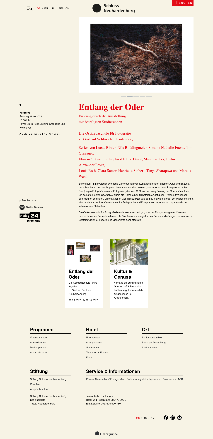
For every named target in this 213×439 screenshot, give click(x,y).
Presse (90, 379)
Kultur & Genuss (123, 274)
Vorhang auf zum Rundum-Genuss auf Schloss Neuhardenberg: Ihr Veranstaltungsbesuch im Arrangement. (129, 290)
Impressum (155, 379)
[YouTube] (179, 417)
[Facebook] (166, 417)
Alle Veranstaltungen (40, 133)
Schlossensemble (152, 337)
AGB (180, 379)
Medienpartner (38, 347)
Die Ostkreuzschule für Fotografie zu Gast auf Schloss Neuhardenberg (83, 288)
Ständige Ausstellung (154, 342)
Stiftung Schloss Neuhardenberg (48, 379)
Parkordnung (134, 379)
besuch (63, 8)
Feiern (89, 357)
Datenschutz (169, 379)
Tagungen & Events (97, 352)
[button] (87, 57)
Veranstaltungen (39, 337)
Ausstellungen (38, 342)
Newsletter (101, 379)
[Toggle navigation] (29, 8)
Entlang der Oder (81, 274)
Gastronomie (93, 347)
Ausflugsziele (149, 347)
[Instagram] (172, 417)
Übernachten (93, 337)
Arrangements (94, 342)
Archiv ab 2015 (38, 352)
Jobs (145, 379)
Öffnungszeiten (116, 379)
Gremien (35, 384)
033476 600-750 (111, 403)
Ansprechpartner (39, 389)
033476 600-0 (118, 400)
